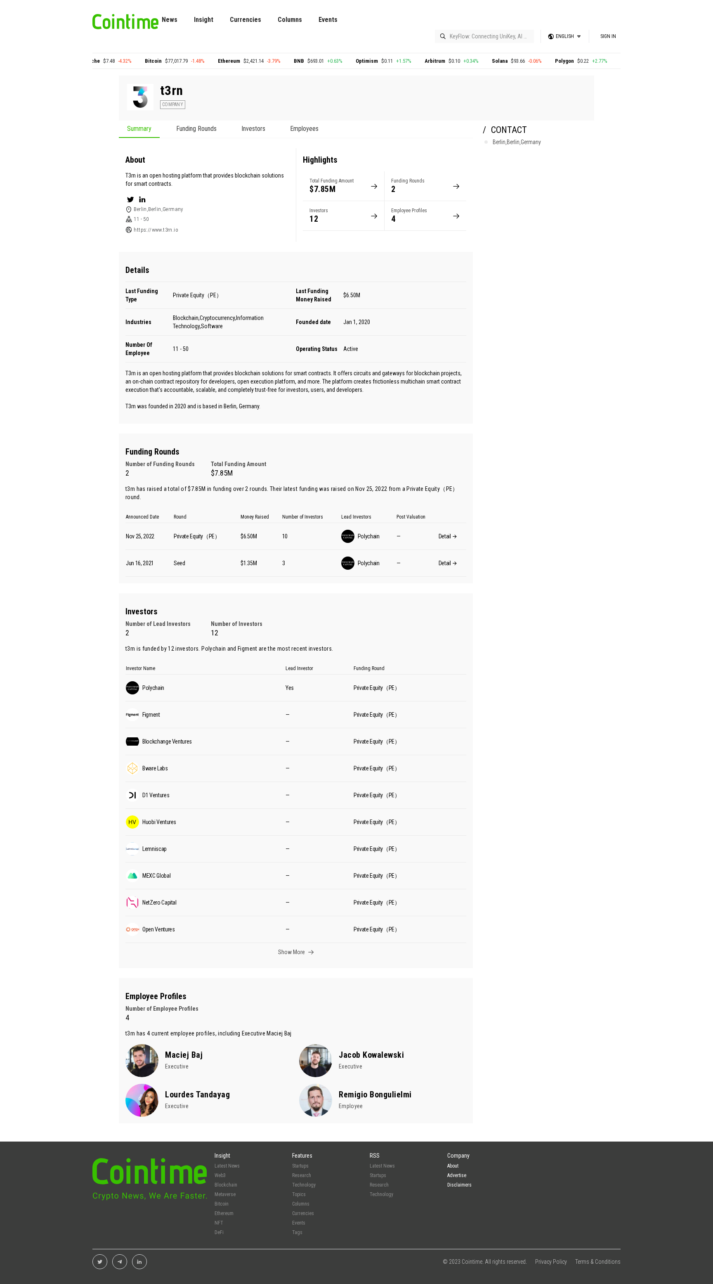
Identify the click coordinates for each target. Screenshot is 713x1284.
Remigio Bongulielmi (375, 1094)
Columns (290, 20)
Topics (299, 1194)
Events (328, 20)
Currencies (245, 20)
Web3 (220, 1175)
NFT (219, 1223)
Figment (247, 648)
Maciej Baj (279, 1033)
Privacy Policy (551, 1261)
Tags (297, 1232)
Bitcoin (127, 61)
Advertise (456, 1175)
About (452, 1166)
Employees (304, 129)
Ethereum (203, 61)
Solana (474, 61)
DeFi (219, 1232)
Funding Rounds (196, 129)
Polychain (213, 648)
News (169, 20)
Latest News (227, 1166)
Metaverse (225, 1194)
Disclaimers (459, 1185)
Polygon (538, 61)
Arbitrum (409, 61)
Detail (445, 536)
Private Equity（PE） (197, 295)
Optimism (341, 61)
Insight (203, 20)
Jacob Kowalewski (371, 1055)
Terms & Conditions (598, 1261)
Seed (179, 563)
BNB (273, 61)
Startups (300, 1166)
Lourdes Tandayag (197, 1094)
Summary (139, 129)
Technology (304, 1185)
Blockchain (226, 1185)
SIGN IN (608, 36)
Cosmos (604, 61)
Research (301, 1175)
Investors (253, 129)
